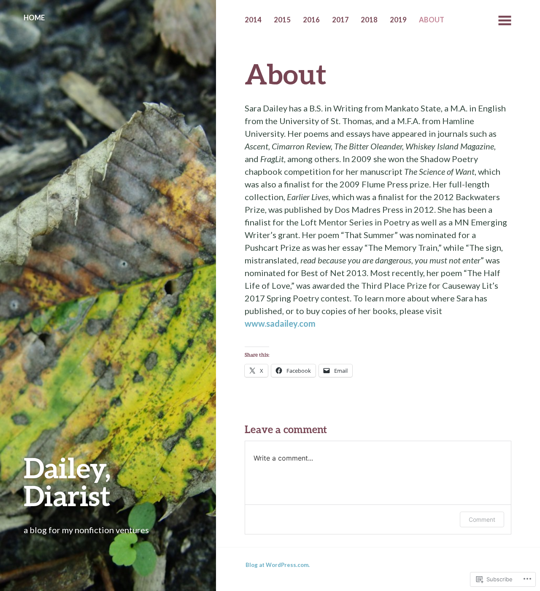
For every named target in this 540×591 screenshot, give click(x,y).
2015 (282, 20)
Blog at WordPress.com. (278, 564)
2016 (311, 20)
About (431, 20)
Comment (482, 519)
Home (34, 18)
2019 (398, 20)
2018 (369, 20)
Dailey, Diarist (67, 481)
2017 (340, 20)
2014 (253, 20)
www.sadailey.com (280, 323)
